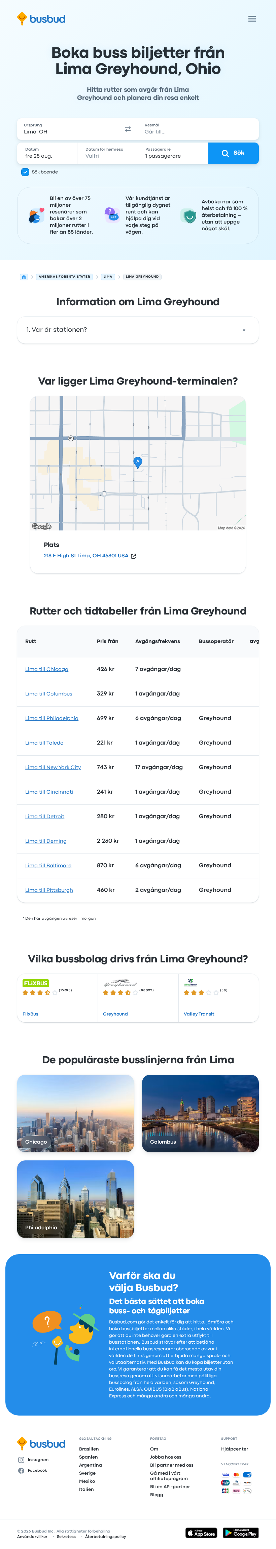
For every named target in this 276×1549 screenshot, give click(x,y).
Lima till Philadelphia (51, 718)
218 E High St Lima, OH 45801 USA (86, 556)
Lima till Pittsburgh (49, 890)
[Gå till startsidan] (41, 19)
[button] (128, 129)
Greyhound (115, 1014)
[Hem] (24, 277)
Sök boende (45, 172)
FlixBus (30, 1014)
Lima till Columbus (48, 694)
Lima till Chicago (46, 669)
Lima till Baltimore (48, 866)
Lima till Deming (46, 841)
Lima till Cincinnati (49, 792)
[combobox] (67, 129)
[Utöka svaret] (244, 330)
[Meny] (252, 18)
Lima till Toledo (44, 743)
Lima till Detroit (44, 817)
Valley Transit (199, 1014)
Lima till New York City (53, 767)
